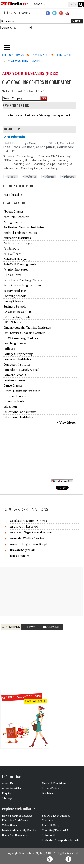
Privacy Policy (50, 788)
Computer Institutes (17, 364)
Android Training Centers (20, 233)
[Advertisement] (42, 38)
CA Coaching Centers (18, 312)
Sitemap (7, 798)
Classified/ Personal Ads (56, 830)
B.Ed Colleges (13, 275)
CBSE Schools (13, 322)
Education (10, 406)
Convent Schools (15, 375)
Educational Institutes (18, 417)
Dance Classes (13, 385)
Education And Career (15, 820)
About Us (7, 783)
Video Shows (9, 825)
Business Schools (15, 306)
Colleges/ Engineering (18, 354)
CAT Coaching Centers (18, 317)
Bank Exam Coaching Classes (23, 280)
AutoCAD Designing (17, 259)
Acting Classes (13, 222)
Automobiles (49, 835)
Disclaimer (48, 793)
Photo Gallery (50, 825)
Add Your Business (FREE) (30, 73)
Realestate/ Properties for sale (60, 840)
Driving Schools (14, 401)
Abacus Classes (14, 211)
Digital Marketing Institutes (22, 391)
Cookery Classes (15, 380)
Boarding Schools (15, 296)
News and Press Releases (17, 815)
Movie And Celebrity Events (19, 830)
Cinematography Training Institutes (27, 327)
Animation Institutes (17, 238)
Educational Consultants (20, 412)
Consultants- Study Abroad (21, 370)
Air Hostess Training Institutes (24, 227)
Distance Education (16, 396)
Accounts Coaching (16, 217)
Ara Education (15, 136)
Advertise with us (12, 788)
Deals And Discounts (14, 835)
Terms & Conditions (54, 783)
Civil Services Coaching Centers (24, 333)
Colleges (9, 348)
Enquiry (6, 793)
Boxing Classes (13, 301)
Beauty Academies (15, 290)
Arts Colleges (12, 254)
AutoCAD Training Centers (21, 264)
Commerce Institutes (17, 359)
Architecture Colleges (18, 243)
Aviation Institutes (16, 269)
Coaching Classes (15, 343)
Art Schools (11, 248)
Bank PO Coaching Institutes (22, 285)
